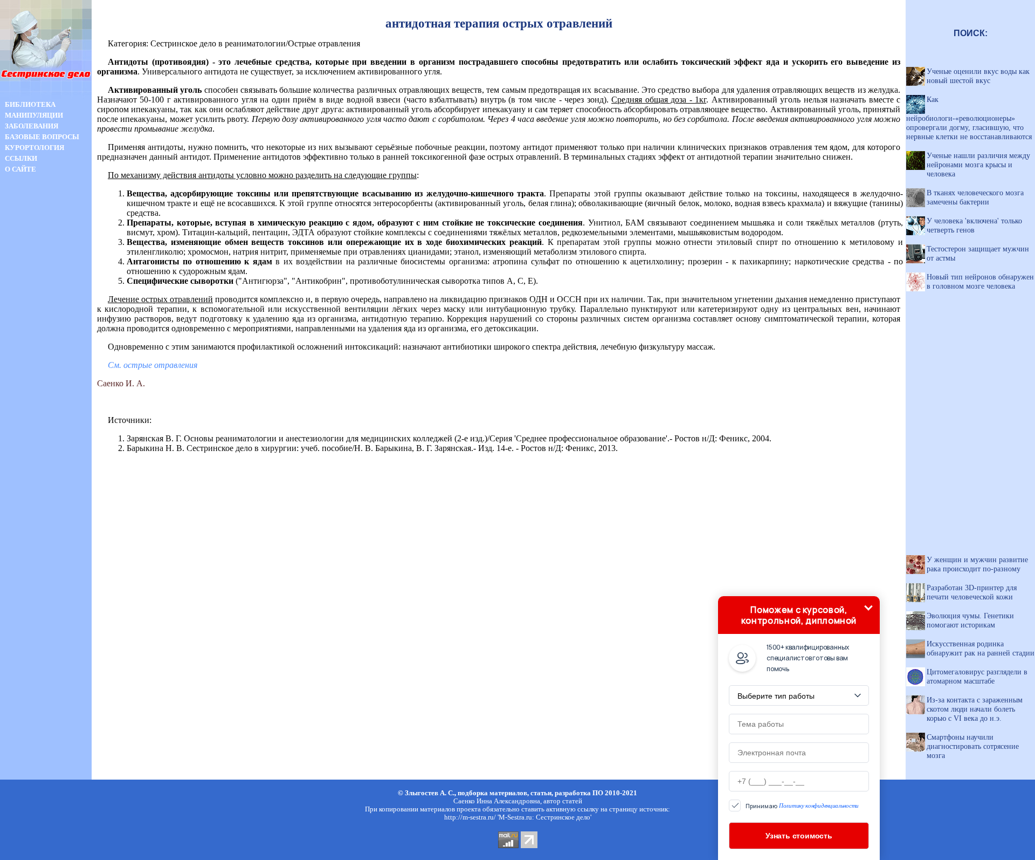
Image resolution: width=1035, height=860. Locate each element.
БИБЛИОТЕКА (30, 104)
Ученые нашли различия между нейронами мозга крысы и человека (978, 164)
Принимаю (802, 806)
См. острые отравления (152, 365)
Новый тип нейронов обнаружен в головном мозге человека (980, 281)
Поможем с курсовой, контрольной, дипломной (799, 615)
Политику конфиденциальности (819, 805)
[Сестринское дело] (46, 96)
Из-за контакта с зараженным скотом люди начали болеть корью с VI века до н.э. (975, 708)
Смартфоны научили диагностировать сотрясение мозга (973, 746)
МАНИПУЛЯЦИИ (34, 115)
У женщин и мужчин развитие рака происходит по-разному (977, 564)
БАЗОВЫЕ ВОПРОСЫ (42, 137)
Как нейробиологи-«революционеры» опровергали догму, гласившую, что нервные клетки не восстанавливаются (969, 118)
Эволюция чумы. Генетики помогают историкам (970, 620)
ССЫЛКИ (21, 158)
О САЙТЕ (20, 169)
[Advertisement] (46, 366)
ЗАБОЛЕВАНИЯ (31, 126)
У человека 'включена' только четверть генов (974, 225)
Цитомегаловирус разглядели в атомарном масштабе (977, 676)
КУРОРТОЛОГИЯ (34, 148)
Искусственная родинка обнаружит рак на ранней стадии (980, 648)
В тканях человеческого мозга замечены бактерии (975, 197)
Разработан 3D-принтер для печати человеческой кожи (972, 592)
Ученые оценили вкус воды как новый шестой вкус (978, 76)
